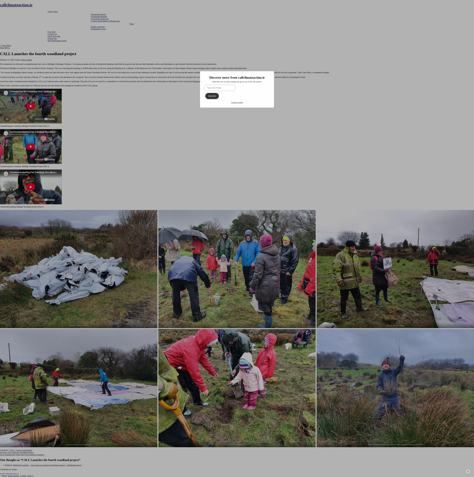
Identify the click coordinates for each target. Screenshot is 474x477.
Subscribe (212, 96)
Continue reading (237, 102)
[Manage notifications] (468, 472)
